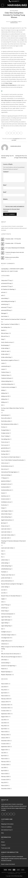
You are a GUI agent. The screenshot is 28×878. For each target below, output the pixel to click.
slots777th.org (5, 604)
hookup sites (4, 454)
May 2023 (4, 689)
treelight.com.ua (5, 631)
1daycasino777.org (6, 280)
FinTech (3, 427)
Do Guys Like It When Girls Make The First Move (12, 409)
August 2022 (4, 716)
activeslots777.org (6, 286)
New (2, 554)
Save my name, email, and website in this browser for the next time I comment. (13, 209)
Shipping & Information (7, 824)
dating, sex (4, 402)
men (2, 551)
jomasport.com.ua (6, 484)
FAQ (2, 833)
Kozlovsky (4, 505)
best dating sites (5, 327)
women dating (5, 662)
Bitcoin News (4, 333)
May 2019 (4, 782)
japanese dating (5, 481)
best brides (4, 316)
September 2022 (5, 713)
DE (2, 405)
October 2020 (5, 764)
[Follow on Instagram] (5, 814)
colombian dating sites (7, 384)
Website (5, 199)
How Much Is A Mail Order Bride (10, 457)
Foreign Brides (5, 430)
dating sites (4, 399)
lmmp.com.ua (4, 526)
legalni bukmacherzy (6, 520)
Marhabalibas (14, 5)
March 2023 (4, 695)
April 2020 (4, 770)
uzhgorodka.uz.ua (6, 640)
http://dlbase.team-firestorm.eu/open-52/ (12, 100)
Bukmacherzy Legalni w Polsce (9, 360)
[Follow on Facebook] (2, 814)
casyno (3, 369)
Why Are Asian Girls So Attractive (10, 653)
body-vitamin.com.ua (6, 342)
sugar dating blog (5, 625)
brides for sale (5, 351)
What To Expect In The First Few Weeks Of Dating (12, 647)
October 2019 (5, 779)
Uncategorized (14, 10)
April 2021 (4, 755)
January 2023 (4, 701)
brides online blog (6, 357)
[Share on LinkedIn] (21, 133)
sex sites (3, 592)
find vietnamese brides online (9, 424)
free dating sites (5, 439)
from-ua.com (4, 445)
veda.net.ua (4, 643)
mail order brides (5, 532)
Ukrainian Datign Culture (7, 634)
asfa (2, 295)
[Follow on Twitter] (8, 814)
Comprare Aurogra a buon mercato (14, 252)
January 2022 (4, 737)
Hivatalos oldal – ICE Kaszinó (13, 238)
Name (5, 185)
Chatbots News (5, 375)
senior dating (4, 586)
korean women (5, 499)
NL (2, 556)
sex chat (3, 589)
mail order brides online (7, 535)
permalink (14, 140)
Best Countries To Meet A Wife (9, 324)
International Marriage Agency (9, 472)
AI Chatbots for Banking (7, 289)
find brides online (5, 421)
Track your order (5, 848)
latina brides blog (5, 514)
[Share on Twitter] (12, 133)
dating (3, 390)
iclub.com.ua (4, 463)
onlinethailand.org (6, 569)
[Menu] (2, 5)
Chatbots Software (6, 378)
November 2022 (5, 707)
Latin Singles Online (6, 511)
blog (2, 339)
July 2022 (3, 719)
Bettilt (3, 330)
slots (2, 601)
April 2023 (4, 692)
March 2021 (4, 758)
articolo (3, 292)
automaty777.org (5, 307)
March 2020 (4, 773)
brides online (4, 354)
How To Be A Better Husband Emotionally (12, 460)
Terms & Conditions (6, 827)
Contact (3, 845)
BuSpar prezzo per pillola (12, 257)
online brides (4, 560)
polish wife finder (5, 578)
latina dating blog (5, 517)
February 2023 (5, 698)
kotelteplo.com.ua (6, 502)
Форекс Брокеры (6, 671)
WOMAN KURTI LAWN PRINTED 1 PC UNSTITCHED (12, 270)
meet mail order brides (7, 548)
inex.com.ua (4, 469)
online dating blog (6, 566)
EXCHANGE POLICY (7, 830)
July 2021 (3, 752)
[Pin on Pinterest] (18, 133)
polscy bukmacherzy (6, 580)
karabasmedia (5, 487)
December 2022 (5, 704)
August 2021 (4, 749)
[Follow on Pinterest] (14, 814)
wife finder (4, 659)
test (2, 628)
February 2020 (5, 776)
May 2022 (4, 725)
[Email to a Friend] (15, 133)
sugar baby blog (5, 616)
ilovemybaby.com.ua (6, 466)
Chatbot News (5, 372)
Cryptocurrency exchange (8, 387)
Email (5, 192)
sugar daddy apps (5, 619)
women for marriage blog (8, 665)
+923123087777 (15, 1)
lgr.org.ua (3, 523)
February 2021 (5, 761)
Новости (3, 668)
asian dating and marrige (7, 301)
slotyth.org (4, 607)
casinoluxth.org (5, 366)
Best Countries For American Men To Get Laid (13, 319)
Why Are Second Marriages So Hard (10, 656)
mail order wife (5, 538)
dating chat (4, 393)
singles (3, 598)
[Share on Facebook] (9, 133)
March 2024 (4, 683)
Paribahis (3, 571)
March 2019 (4, 785)
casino (3, 363)
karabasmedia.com (6, 490)
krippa (3, 508)
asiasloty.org (4, 304)
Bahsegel (3, 313)
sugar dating (4, 622)
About (3, 842)
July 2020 (3, 767)
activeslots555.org (6, 283)
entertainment (5, 415)
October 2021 (5, 743)
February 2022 (5, 734)
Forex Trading (5, 436)
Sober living (4, 610)
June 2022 (4, 722)
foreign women (5, 433)
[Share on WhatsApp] (7, 133)
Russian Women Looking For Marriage (11, 584)
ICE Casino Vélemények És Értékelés (15, 247)
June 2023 (4, 686)
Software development (7, 613)
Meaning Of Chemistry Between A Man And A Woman (13, 542)
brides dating (4, 348)
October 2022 (5, 710)
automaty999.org (5, 310)
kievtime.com (4, 496)
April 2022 (4, 728)
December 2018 (5, 788)
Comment (6, 171)
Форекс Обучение (6, 674)
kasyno (3, 493)
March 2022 (4, 731)
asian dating (4, 298)
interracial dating (5, 475)
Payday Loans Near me (7, 575)
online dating (4, 563)
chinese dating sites (6, 381)
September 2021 (5, 746)
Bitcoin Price (4, 336)
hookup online (5, 451)
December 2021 (5, 740)
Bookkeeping (4, 345)
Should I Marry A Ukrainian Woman (10, 595)
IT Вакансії (4, 478)
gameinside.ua (5, 448)
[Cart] (25, 5)
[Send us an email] (11, 814)
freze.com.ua (4, 442)
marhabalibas (14, 22)
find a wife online (5, 418)
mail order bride (5, 529)
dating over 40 (5, 396)
